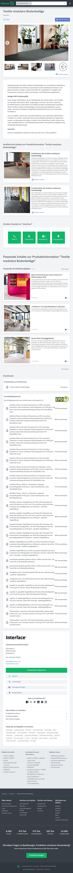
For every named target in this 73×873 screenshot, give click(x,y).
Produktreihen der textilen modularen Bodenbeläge (46, 189)
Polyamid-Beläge (53, 738)
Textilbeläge (9, 738)
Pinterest (57, 810)
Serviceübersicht (24, 803)
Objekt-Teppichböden (11, 740)
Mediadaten (5, 810)
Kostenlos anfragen (36, 855)
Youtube (57, 817)
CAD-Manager (23, 812)
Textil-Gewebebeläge (18, 738)
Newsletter (22, 806)
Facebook (57, 806)
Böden (54, 730)
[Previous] (7, 43)
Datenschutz (39, 869)
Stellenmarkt (23, 815)
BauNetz (39, 808)
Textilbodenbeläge (19, 735)
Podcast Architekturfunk (61, 820)
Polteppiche (57, 735)
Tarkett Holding (9, 756)
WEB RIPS (30, 767)
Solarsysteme (55, 767)
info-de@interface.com (13, 661)
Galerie (63, 19)
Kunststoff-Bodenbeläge (23, 740)
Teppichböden (9, 735)
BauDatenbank (41, 803)
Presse (3, 808)
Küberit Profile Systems (11, 767)
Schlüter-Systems (9, 772)
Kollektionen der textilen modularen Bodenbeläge (45, 155)
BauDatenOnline (41, 806)
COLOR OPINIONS (33, 765)
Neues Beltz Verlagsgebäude (42, 338)
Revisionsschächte (57, 765)
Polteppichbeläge (41, 732)
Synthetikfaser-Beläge (19, 730)
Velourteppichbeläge (22, 732)
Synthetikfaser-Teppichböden (46, 735)
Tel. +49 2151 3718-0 (13, 657)
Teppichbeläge (48, 730)
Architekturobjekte (12, 716)
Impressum (47, 869)
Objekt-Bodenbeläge (11, 732)
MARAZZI (7, 770)
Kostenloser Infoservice (36, 670)
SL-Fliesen (27, 738)
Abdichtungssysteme (58, 756)
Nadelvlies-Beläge (43, 738)
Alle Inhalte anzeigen (13, 719)
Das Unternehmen (6, 803)
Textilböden (28, 730)
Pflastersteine (55, 763)
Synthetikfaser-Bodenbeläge (31, 735)
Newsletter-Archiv (6, 813)
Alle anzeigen (65, 269)
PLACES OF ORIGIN (33, 763)
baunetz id (40, 810)
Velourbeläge (34, 738)
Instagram (58, 808)
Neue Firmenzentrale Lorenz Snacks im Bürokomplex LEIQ (46, 276)
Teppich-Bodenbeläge (38, 730)
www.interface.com (12, 664)
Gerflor (6, 760)
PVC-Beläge (33, 740)
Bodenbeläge (9, 730)
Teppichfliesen (32, 732)
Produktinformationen (13, 713)
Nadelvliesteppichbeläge (52, 732)
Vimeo (56, 815)
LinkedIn (57, 813)
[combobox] (49, 3)
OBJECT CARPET (9, 758)
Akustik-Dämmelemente (59, 758)
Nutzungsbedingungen (29, 869)
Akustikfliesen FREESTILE (35, 774)
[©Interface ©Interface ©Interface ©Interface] (36, 43)
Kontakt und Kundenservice (9, 806)
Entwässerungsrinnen (58, 760)
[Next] (66, 43)
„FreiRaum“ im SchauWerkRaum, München (48, 307)
